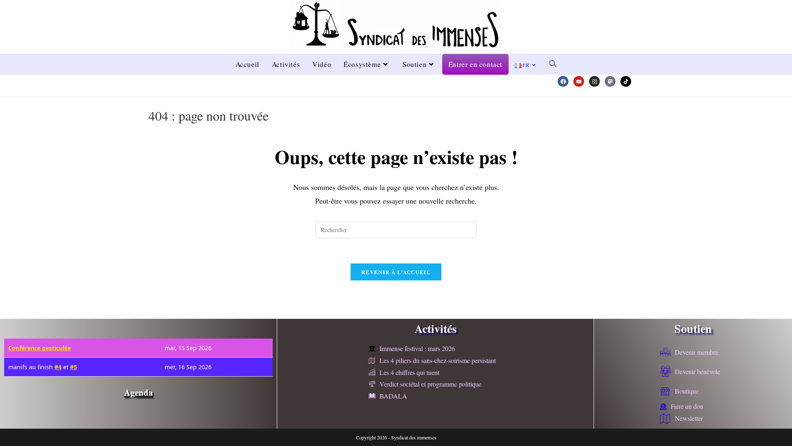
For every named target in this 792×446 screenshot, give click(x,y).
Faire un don (687, 406)
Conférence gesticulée (39, 348)
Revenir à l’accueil (396, 272)
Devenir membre (696, 352)
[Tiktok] (625, 81)
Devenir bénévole (697, 371)
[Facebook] (563, 81)
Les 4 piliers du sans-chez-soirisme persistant (438, 360)
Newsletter (689, 418)
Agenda (138, 392)
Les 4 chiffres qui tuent (409, 372)
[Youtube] (578, 81)
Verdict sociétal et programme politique (430, 384)
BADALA (393, 395)
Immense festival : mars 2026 (417, 348)
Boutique (687, 391)
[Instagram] (594, 81)
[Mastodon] (610, 81)
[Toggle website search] (553, 64)
